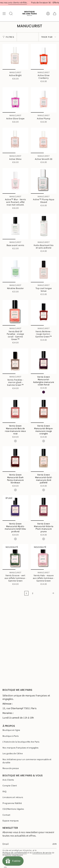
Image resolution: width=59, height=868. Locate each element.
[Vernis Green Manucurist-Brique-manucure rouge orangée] (44, 410)
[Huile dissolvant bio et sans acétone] (44, 226)
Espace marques (11, 820)
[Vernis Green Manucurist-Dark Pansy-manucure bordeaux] (15, 459)
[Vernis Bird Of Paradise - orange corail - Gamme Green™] (15, 313)
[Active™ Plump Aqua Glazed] (44, 181)
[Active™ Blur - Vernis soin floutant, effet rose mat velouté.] (15, 181)
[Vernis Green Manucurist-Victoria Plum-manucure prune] (44, 508)
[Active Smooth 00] (44, 140)
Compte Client (10, 785)
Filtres (10, 37)
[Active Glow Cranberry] (44, 57)
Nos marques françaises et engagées (21, 747)
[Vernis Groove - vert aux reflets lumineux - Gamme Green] (15, 557)
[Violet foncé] (43, 392)
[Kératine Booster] (15, 269)
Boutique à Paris (11, 736)
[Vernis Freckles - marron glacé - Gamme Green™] (15, 361)
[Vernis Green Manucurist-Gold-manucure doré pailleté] (44, 459)
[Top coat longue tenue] (44, 269)
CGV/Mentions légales (13, 809)
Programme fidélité (12, 803)
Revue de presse (11, 768)
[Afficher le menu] (4, 13)
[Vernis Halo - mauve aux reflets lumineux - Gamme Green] (44, 557)
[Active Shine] (15, 140)
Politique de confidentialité (15, 852)
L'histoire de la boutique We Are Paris (21, 741)
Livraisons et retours (13, 797)
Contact (6, 815)
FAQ (4, 791)
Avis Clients (8, 779)
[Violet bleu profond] (15, 539)
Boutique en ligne (11, 730)
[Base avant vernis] (15, 226)
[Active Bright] (15, 57)
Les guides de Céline (13, 753)
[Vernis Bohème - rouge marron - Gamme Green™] (44, 313)
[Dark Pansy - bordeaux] (15, 490)
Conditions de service (41, 852)
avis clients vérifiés (11, 2)
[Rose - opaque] (15, 441)
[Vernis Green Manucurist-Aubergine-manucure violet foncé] (44, 361)
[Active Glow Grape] (15, 100)
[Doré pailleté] (43, 490)
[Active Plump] (44, 100)
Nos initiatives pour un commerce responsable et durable (27, 761)
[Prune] (43, 539)
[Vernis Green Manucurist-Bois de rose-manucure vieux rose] (15, 410)
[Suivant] (46, 593)
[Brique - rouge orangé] (43, 441)
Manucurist (15, 72)
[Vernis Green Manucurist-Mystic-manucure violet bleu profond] (15, 508)
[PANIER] (54, 13)
